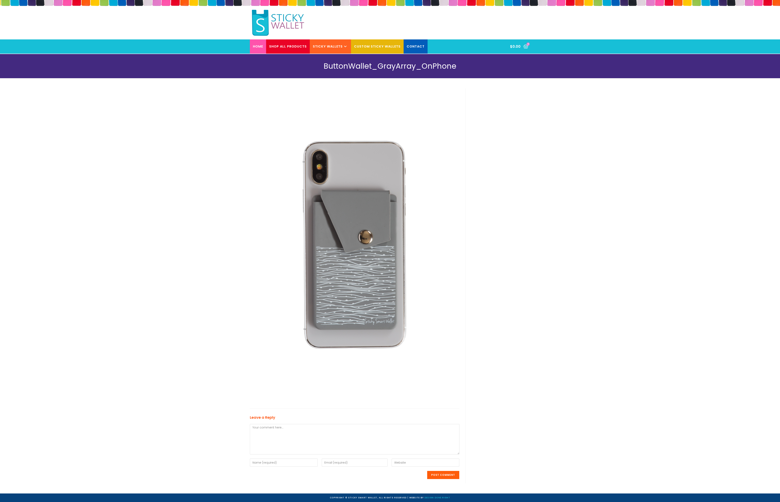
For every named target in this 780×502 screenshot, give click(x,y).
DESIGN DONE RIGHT (437, 497)
